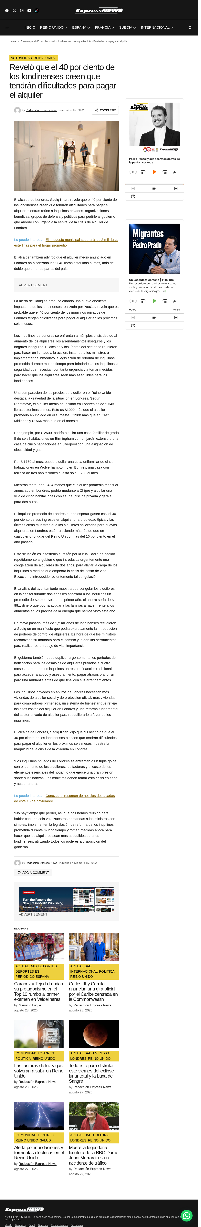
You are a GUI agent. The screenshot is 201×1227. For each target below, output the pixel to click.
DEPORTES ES (27, 971)
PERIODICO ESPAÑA (32, 977)
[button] (7, 27)
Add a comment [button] (35, 873)
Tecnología (77, 1225)
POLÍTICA (107, 971)
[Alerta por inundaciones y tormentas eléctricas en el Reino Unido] (39, 1116)
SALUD (45, 1140)
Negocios (20, 1225)
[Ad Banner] (66, 899)
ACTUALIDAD (21, 58)
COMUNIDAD (26, 1053)
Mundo (8, 1225)
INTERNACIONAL (84, 971)
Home (12, 41)
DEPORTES (47, 966)
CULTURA (101, 1135)
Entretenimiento (59, 1225)
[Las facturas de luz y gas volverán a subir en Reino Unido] (39, 1034)
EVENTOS (101, 1053)
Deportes (43, 1225)
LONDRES (46, 1053)
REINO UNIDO (45, 58)
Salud (32, 1225)
